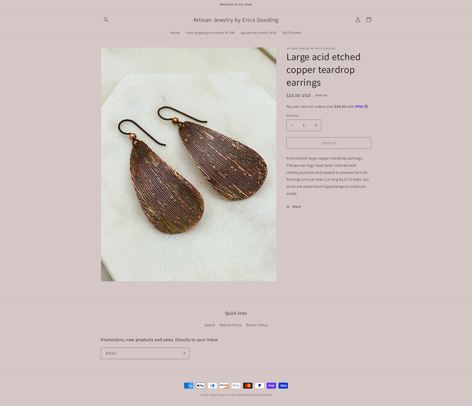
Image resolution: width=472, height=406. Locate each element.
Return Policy (256, 325)
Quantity (292, 115)
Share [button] (296, 206)
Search (210, 325)
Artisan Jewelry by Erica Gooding (228, 394)
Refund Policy (231, 325)
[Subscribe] (183, 353)
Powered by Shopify (260, 394)
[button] (106, 19)
